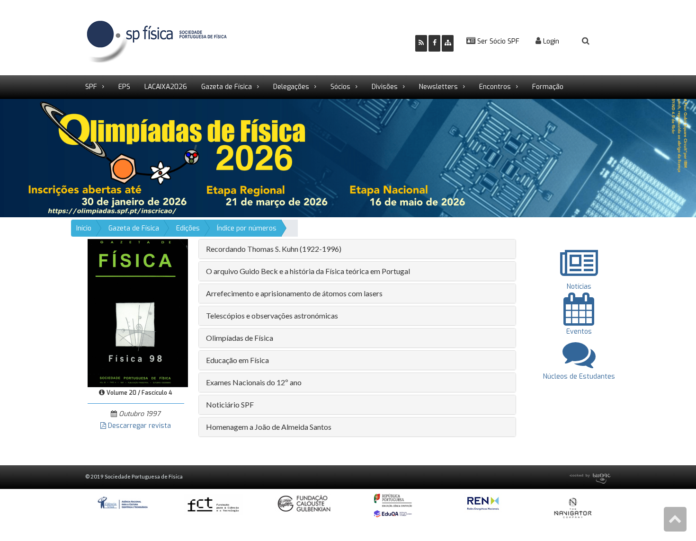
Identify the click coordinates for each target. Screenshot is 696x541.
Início (83, 228)
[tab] (357, 248)
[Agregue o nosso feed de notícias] (421, 43)
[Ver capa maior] (138, 312)
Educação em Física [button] (237, 359)
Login (550, 41)
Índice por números (247, 228)
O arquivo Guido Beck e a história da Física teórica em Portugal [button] (308, 270)
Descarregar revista (138, 425)
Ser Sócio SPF (497, 41)
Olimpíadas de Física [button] (239, 337)
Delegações (291, 86)
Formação (547, 86)
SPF (91, 86)
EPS (124, 86)
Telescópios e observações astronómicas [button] (272, 315)
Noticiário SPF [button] (230, 404)
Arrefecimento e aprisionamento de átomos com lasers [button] (294, 293)
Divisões (385, 86)
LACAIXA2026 (165, 86)
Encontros (495, 86)
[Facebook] (434, 43)
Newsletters (438, 86)
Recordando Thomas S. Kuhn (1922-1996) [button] (273, 248)
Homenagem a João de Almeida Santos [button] (268, 426)
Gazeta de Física (226, 86)
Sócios (340, 86)
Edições (188, 228)
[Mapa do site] (448, 43)
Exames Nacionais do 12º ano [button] (254, 382)
